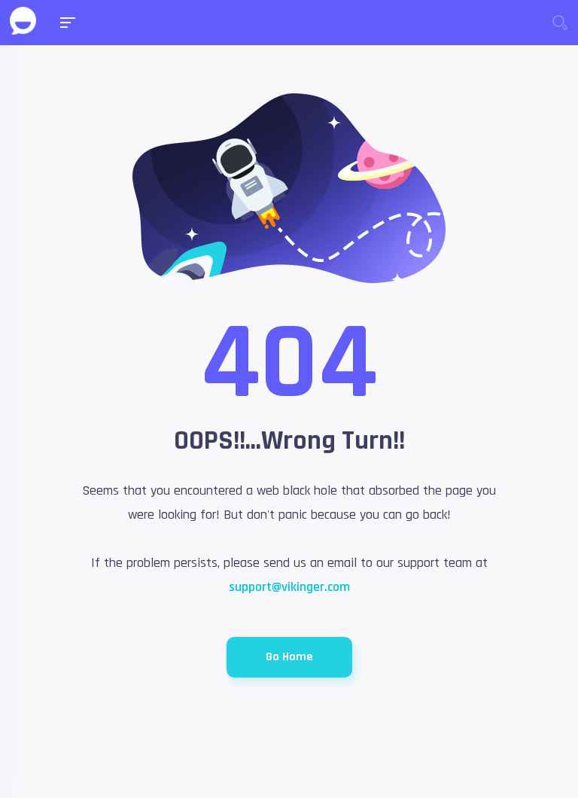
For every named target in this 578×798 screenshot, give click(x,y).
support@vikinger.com (289, 586)
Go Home (289, 657)
